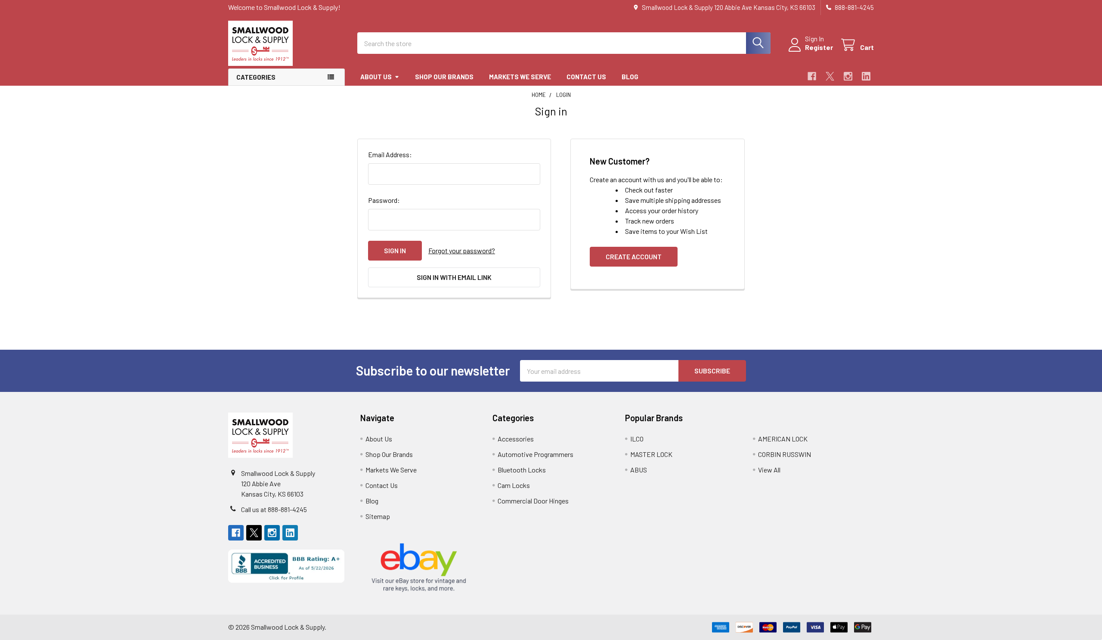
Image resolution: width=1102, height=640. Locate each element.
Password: (384, 200)
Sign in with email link (454, 277)
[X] (830, 76)
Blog (630, 77)
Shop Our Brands (444, 77)
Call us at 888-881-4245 (274, 509)
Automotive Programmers (535, 454)
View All (769, 470)
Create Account (634, 256)
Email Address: (390, 154)
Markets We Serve (520, 77)
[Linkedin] (866, 76)
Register (819, 47)
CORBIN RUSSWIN (784, 454)
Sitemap (377, 516)
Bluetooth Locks (522, 470)
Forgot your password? (461, 250)
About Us (376, 77)
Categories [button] (256, 77)
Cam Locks (514, 485)
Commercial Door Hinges (533, 501)
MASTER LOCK (651, 454)
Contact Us (586, 77)
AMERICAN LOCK (783, 439)
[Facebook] (812, 76)
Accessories (516, 439)
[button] (286, 566)
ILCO (637, 439)
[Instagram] (848, 76)
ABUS (638, 470)
